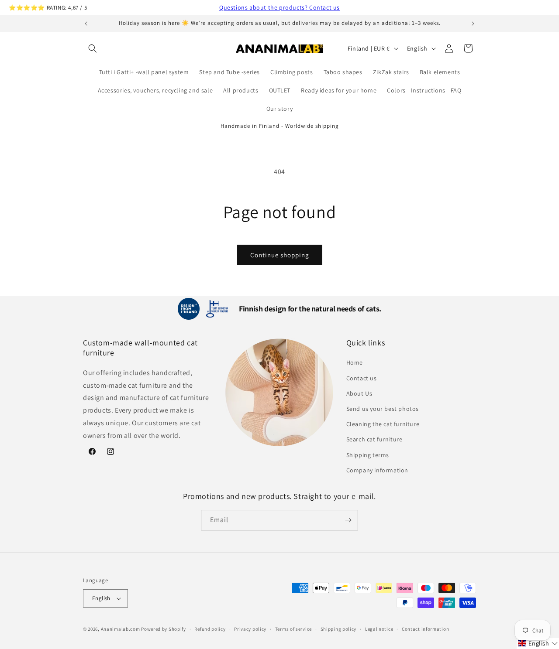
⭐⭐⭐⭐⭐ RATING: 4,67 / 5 (48, 7)
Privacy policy (250, 629)
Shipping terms (367, 455)
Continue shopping (279, 255)
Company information (377, 470)
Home (354, 362)
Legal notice (379, 629)
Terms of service (293, 629)
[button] (92, 48)
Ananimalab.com (120, 629)
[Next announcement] (473, 23)
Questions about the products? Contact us (279, 7)
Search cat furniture (374, 439)
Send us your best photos (382, 409)
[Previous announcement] (86, 23)
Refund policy (209, 629)
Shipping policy (339, 629)
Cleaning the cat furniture (383, 424)
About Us (359, 393)
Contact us (361, 378)
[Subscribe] (348, 520)
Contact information (425, 629)
